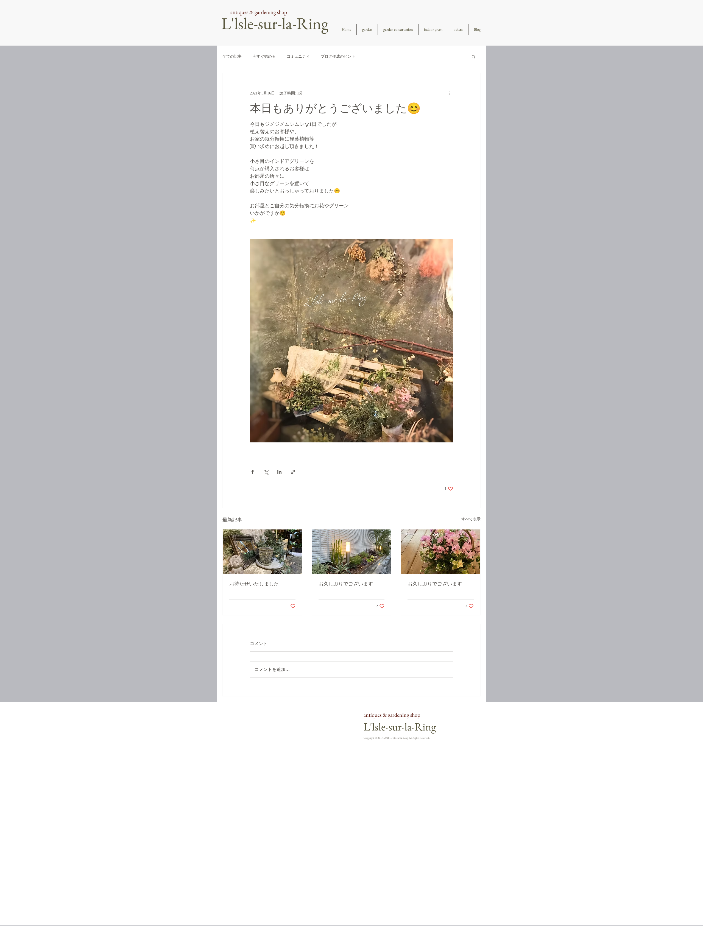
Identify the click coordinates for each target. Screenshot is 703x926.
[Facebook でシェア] (252, 472)
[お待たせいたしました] (262, 551)
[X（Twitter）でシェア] (266, 472)
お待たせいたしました (254, 584)
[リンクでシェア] (292, 472)
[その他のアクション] (450, 93)
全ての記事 (232, 56)
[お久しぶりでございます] (351, 551)
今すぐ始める (264, 56)
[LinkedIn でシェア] (279, 472)
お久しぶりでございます (346, 584)
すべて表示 (471, 519)
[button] (473, 56)
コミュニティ (298, 56)
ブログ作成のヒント (338, 56)
